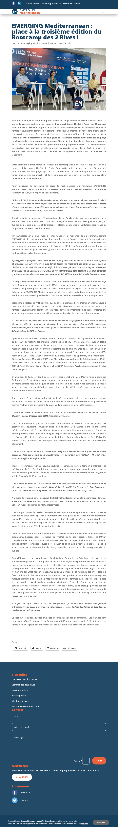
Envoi (99, 760)
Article (67, 43)
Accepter (101, 822)
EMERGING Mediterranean (25, 679)
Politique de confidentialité (25, 706)
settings (84, 824)
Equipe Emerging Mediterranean (31, 43)
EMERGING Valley (71, 3)
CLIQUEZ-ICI (22, 777)
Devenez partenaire (51, 3)
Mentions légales (20, 701)
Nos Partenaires (20, 690)
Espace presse (32, 3)
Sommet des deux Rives (23, 684)
